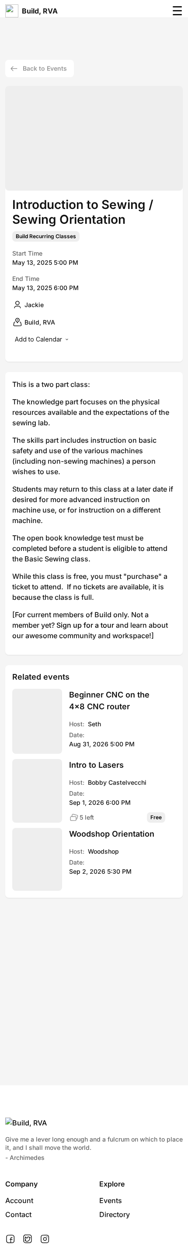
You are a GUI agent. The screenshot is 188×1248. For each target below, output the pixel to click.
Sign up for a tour (85, 625)
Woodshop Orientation (111, 833)
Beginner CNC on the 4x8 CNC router (109, 700)
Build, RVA (40, 11)
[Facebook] (10, 1239)
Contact (18, 1214)
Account (19, 1200)
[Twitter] (27, 1239)
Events (110, 1200)
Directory (114, 1214)
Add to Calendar (38, 339)
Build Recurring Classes (46, 236)
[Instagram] (45, 1239)
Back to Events (45, 68)
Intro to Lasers (96, 764)
